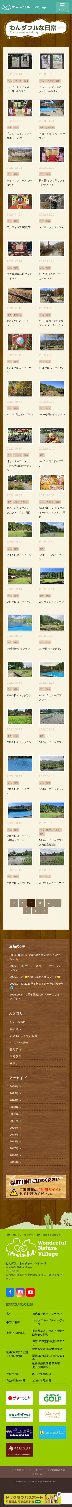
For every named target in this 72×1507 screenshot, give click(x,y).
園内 (26, 80)
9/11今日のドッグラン (51, 601)
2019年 (16, 1134)
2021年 (16, 1121)
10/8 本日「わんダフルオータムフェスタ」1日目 (52, 512)
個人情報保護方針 (56, 1469)
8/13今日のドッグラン (51, 789)
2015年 (16, 1162)
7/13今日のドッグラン (51, 882)
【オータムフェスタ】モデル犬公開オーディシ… (19, 465)
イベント (18, 80)
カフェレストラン (53, 829)
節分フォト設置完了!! (19, 227)
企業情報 (19, 1469)
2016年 (16, 1155)
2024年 (16, 1100)
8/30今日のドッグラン (19, 695)
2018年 (16, 1141)
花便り (14, 1063)
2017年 (16, 1148)
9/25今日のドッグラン (19, 555)
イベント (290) (19, 1042)
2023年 (16, 1107)
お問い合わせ (40, 1473)
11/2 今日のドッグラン (52, 367)
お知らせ (50, 127)
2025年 (16, 1093)
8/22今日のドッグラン (51, 742)
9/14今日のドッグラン (19, 601)
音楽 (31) (15, 1049)
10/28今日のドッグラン (52, 414)
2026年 (16, 1086)
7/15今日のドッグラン (19, 882)
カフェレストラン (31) (23, 1035)
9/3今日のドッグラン (50, 648)
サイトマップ (35, 1469)
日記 (10, 80)
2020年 (16, 1127)
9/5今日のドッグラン (18, 648)
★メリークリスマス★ (51, 227)
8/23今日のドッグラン (19, 742)
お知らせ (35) (18, 1022)
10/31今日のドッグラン (20, 414)
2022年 (16, 1114)
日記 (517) (16, 1028)
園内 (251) (16, 1056)
